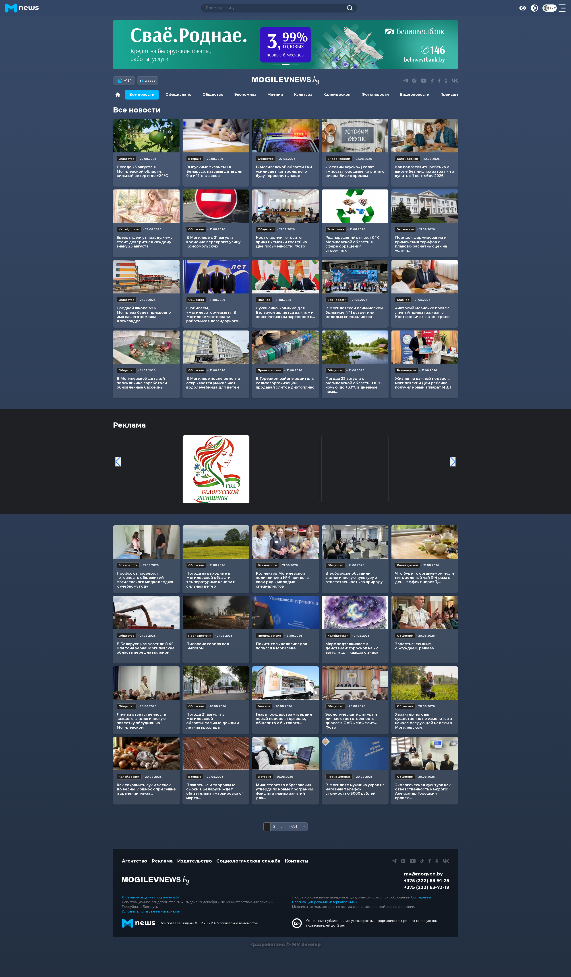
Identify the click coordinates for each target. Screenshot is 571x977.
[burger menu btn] (562, 8)
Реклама (162, 861)
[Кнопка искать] (350, 8)
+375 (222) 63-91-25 (426, 880)
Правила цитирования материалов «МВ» (324, 902)
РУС (553, 8)
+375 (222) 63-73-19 (426, 887)
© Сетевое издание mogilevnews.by (151, 897)
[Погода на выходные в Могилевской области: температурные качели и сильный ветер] (216, 542)
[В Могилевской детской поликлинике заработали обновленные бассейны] (146, 347)
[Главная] (119, 95)
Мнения (275, 94)
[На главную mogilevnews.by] (22, 8)
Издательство (194, 861)
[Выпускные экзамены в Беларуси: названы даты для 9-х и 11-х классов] (216, 135)
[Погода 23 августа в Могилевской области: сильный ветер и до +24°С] (146, 135)
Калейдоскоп (336, 94)
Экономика (245, 94)
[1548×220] (285, 44)
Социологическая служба (248, 861)
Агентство (134, 861)
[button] (276, 64)
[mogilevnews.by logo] (155, 880)
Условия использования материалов (151, 911)
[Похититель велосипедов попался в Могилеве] (285, 612)
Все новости (141, 94)
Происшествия (455, 94)
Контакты (296, 861)
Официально (178, 94)
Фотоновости (375, 94)
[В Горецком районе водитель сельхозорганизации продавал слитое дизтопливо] (285, 347)
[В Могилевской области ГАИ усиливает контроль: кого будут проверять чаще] (285, 135)
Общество (213, 94)
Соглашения (421, 897)
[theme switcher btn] (534, 8)
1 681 (293, 826)
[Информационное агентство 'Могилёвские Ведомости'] (285, 80)
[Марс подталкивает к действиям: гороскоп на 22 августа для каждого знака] (355, 612)
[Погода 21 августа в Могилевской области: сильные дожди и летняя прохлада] (216, 683)
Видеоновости (414, 94)
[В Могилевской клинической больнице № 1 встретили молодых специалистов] (355, 276)
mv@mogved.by (423, 874)
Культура (303, 94)
